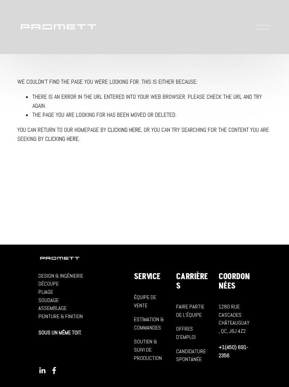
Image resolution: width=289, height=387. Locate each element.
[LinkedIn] (42, 370)
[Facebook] (54, 370)
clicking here (124, 130)
